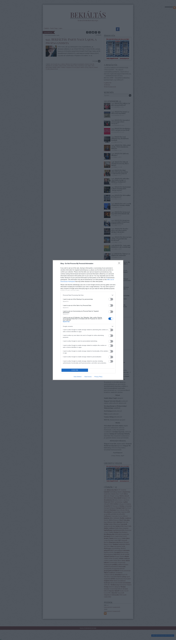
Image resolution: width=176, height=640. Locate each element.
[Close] (119, 263)
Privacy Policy (98, 376)
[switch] (110, 299)
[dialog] (88, 320)
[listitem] (88, 295)
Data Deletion (78, 376)
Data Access (88, 376)
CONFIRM (74, 370)
